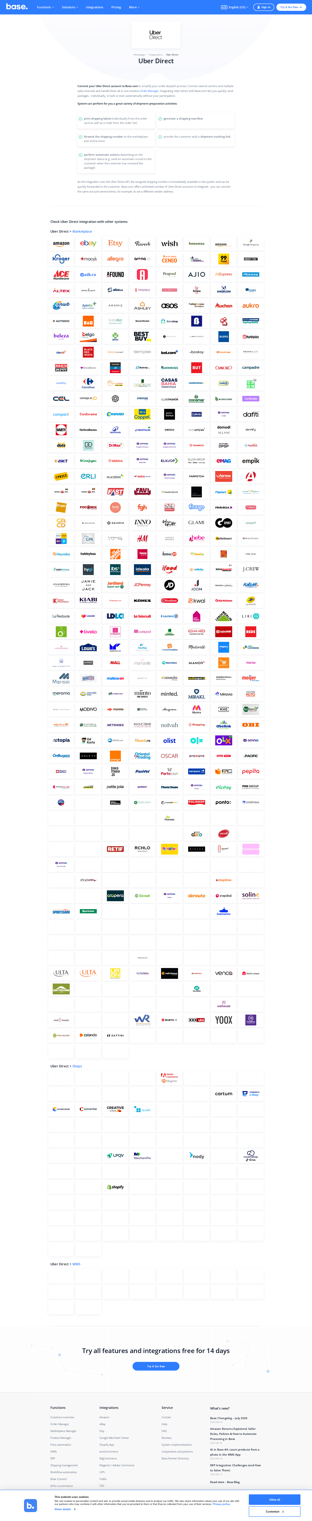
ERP (52, 1458)
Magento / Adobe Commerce (116, 1465)
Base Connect (58, 1479)
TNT (101, 1486)
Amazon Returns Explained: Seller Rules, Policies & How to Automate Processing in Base (233, 1434)
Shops (77, 1066)
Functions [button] (44, 7)
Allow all (274, 1499)
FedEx (103, 1479)
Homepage (139, 54)
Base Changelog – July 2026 (229, 1418)
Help (164, 1424)
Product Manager (60, 1438)
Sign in (265, 7)
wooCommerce (108, 1451)
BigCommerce (108, 1458)
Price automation (60, 1444)
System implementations (177, 1444)
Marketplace (82, 231)
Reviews (167, 1438)
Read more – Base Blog (225, 1482)
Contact (166, 1417)
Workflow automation (63, 1472)
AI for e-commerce (61, 1486)
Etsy (101, 1431)
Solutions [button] (68, 7)
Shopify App (106, 1444)
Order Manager (149, 91)
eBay (102, 1424)
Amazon (104, 1417)
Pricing (116, 7)
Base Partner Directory (175, 1458)
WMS (76, 1264)
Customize (272, 1511)
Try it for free (289, 7)
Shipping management (64, 1465)
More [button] (133, 7)
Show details (63, 1509)
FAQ (164, 1431)
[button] (234, 7)
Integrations (94, 7)
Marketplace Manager (63, 1431)
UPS (101, 1472)
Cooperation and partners (177, 1451)
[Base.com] (17, 7)
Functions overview (62, 1417)
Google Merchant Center (114, 1438)
